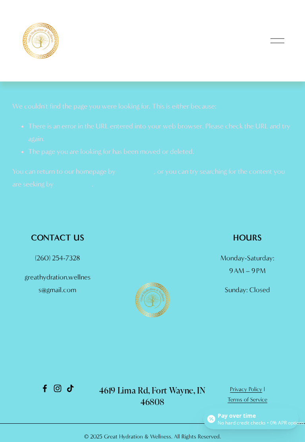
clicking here (135, 171)
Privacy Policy (246, 389)
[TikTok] (70, 388)
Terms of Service (247, 399)
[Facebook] (45, 388)
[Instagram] (58, 388)
